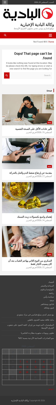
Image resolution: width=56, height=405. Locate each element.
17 (50, 372)
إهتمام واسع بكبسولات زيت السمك (34, 216)
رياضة (51, 293)
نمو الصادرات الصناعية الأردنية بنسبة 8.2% (36, 338)
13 (27, 367)
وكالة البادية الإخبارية (37, 24)
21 (20, 372)
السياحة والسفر (47, 286)
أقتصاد (51, 282)
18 (43, 372)
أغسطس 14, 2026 (44, 220)
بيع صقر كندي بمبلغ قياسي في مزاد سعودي (35, 314)
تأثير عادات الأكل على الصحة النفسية (33, 128)
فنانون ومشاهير (47, 304)
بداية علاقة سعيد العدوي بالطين (40, 320)
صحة (49, 90)
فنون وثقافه (49, 308)
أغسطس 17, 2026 (44, 176)
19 (35, 372)
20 (27, 372)
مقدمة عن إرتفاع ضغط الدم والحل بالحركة (30, 172)
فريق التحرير (31, 132)
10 (50, 367)
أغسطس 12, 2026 (44, 267)
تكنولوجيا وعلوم (47, 289)
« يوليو (51, 389)
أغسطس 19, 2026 (44, 132)
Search (7, 75)
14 (20, 367)
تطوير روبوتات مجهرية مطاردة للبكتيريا (37, 333)
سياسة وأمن (48, 297)
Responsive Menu (5, 2)
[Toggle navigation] (50, 35)
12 (35, 367)
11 (43, 367)
